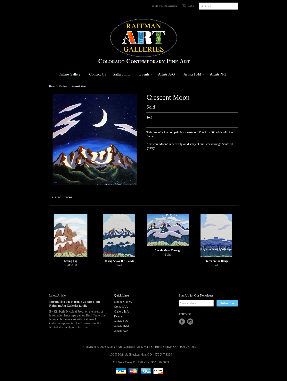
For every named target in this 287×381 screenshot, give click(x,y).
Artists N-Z (121, 331)
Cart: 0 (191, 5)
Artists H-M (121, 326)
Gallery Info (121, 311)
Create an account (169, 5)
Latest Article (57, 295)
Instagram (190, 321)
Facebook (182, 321)
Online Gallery (123, 301)
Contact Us (121, 306)
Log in (155, 5)
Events (118, 316)
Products (63, 86)
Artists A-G (121, 321)
